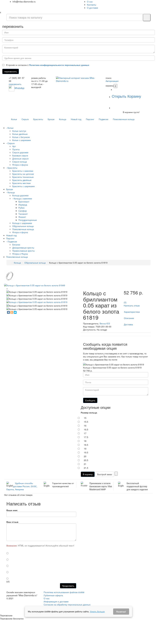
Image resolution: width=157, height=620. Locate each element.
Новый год (76, 119)
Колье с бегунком (21, 137)
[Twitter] (15, 312)
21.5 (86, 467)
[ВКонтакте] (8, 312)
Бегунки (16, 244)
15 (85, 417)
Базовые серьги (20, 155)
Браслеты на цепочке (23, 173)
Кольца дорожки (20, 195)
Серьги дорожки (20, 152)
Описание (129, 318)
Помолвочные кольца (123, 119)
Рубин (21, 207)
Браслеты (38, 119)
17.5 (86, 437)
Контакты (91, 4)
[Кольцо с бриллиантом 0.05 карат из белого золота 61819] (36, 301)
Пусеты (16, 149)
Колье (14, 119)
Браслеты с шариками (23, 186)
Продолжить (68, 585)
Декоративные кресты (23, 247)
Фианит (22, 216)
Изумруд (22, 204)
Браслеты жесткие (21, 183)
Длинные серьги (20, 158)
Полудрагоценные (27, 219)
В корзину (88, 474)
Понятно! (121, 611)
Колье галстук (19, 130)
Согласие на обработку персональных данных (67, 604)
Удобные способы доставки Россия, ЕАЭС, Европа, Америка (21, 486)
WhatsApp (19, 88)
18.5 (86, 444)
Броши (51, 119)
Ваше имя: (12, 510)
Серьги (25, 119)
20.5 (86, 460)
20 (85, 456)
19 (85, 448)
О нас (90, 1)
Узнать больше (97, 611)
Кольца (62, 119)
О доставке (92, 7)
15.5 (86, 421)
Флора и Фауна (20, 253)
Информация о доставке (56, 601)
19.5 (86, 452)
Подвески (103, 119)
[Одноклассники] (11, 312)
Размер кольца (89, 412)
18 (85, 440)
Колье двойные (20, 133)
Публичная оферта (53, 595)
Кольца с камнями (23, 198)
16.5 (86, 429)
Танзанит (23, 213)
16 (85, 425)
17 (85, 433)
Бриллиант (23, 201)
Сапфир (22, 210)
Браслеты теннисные (23, 176)
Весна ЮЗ (105, 323)
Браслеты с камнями (22, 170)
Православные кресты (23, 250)
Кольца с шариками (22, 223)
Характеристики (132, 311)
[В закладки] (116, 474)
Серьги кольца (19, 161)
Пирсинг (90, 119)
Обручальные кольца (23, 226)
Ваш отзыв (12, 521)
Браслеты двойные (21, 180)
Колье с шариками (21, 140)
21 (85, 463)
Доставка (128, 324)
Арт (14, 146)
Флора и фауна (20, 164)
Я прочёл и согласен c (47, 64)
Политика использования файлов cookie (64, 592)
